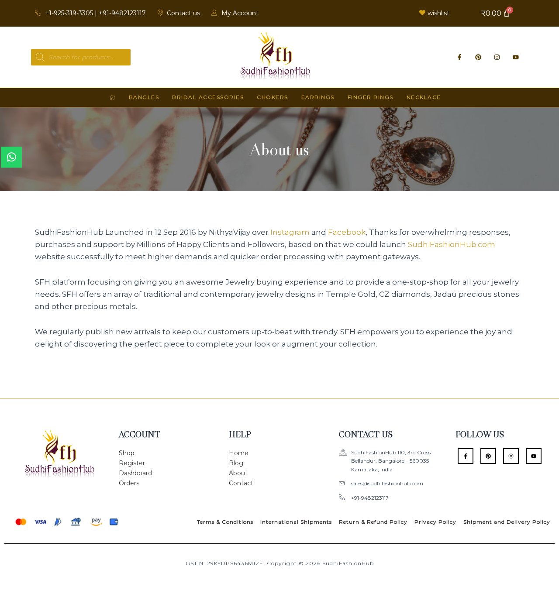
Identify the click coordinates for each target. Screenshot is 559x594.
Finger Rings (370, 97)
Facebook (347, 232)
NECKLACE (424, 97)
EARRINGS (318, 97)
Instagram (290, 232)
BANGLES (144, 97)
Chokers (272, 97)
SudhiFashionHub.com (451, 244)
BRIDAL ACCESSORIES (208, 97)
